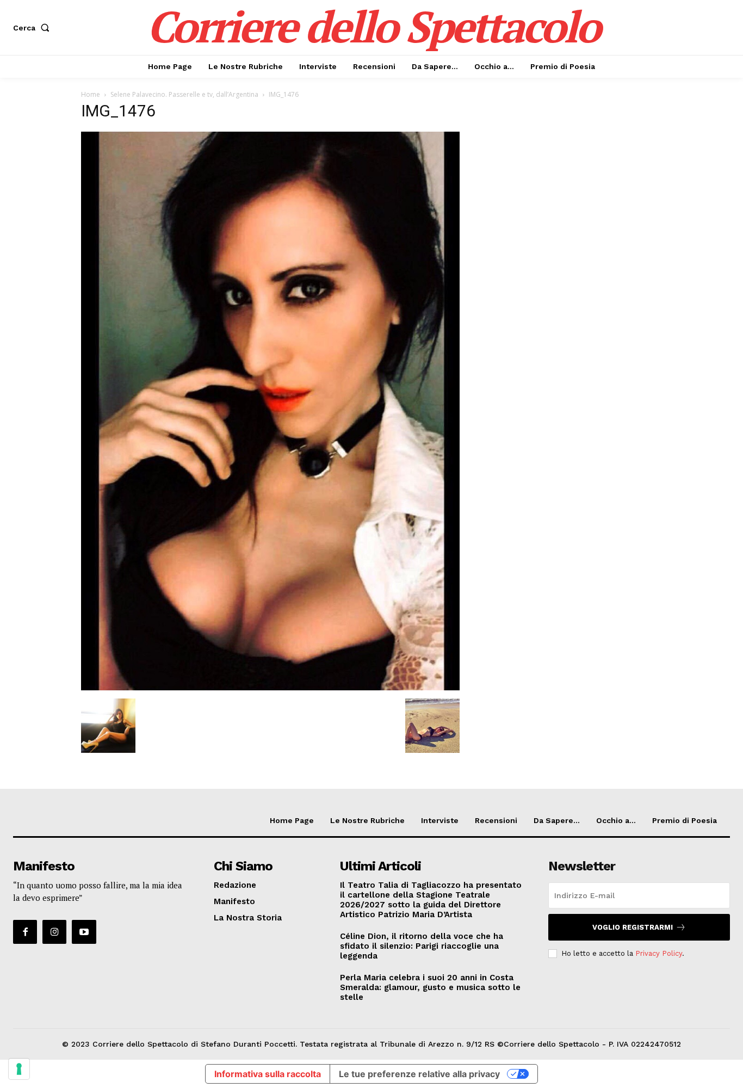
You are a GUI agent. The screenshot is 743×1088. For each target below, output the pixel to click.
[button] (33, 27)
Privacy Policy (658, 953)
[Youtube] (84, 932)
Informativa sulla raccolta (267, 1073)
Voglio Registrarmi (632, 927)
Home (90, 94)
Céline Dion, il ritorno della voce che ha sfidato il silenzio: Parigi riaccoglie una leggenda (421, 946)
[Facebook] (25, 932)
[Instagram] (54, 932)
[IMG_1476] (270, 687)
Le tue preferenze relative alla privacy (419, 1073)
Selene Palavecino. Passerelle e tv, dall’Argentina (184, 94)
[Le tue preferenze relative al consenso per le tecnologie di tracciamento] (19, 1069)
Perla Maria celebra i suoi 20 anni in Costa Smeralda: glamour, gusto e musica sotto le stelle (430, 987)
